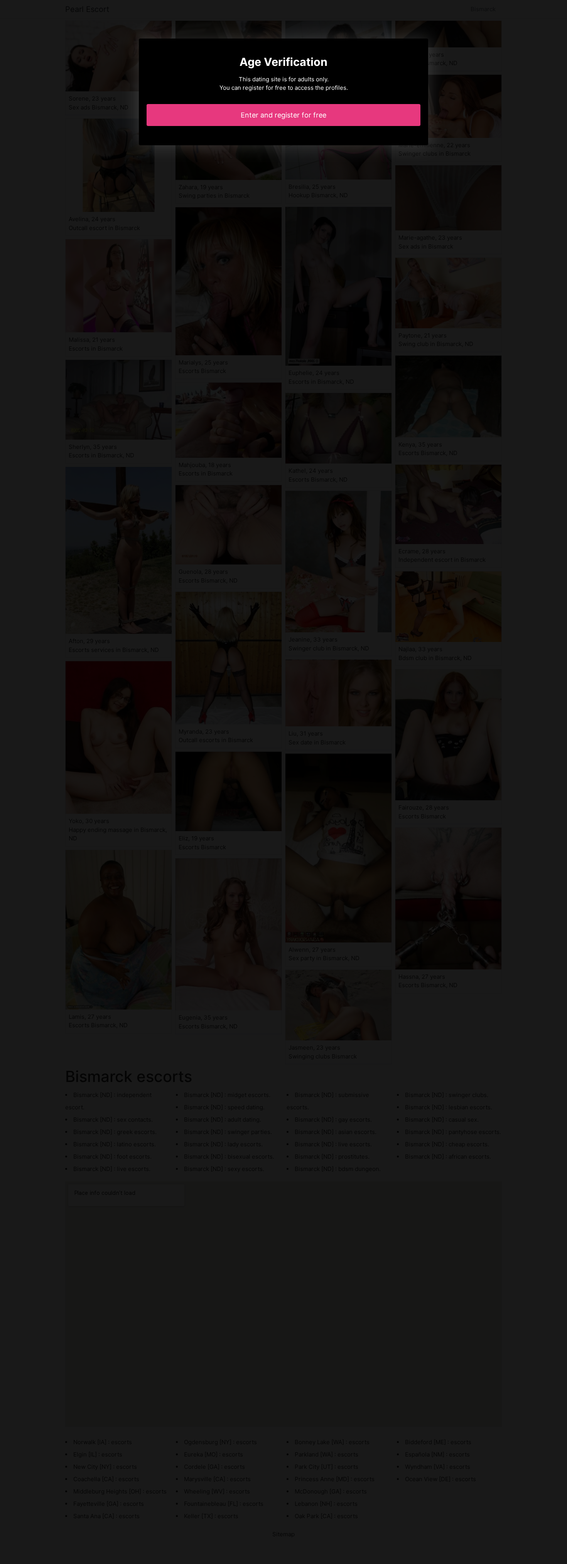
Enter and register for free (283, 115)
